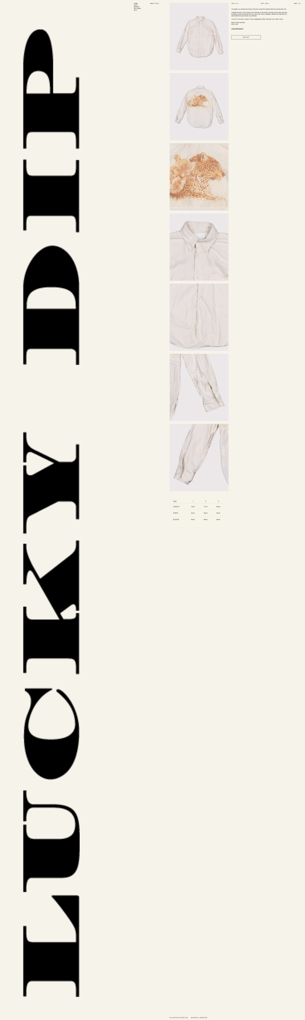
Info (135, 10)
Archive (137, 7)
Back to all (154, 3)
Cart (297, 3)
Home (136, 3)
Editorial (137, 8)
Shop (135, 5)
